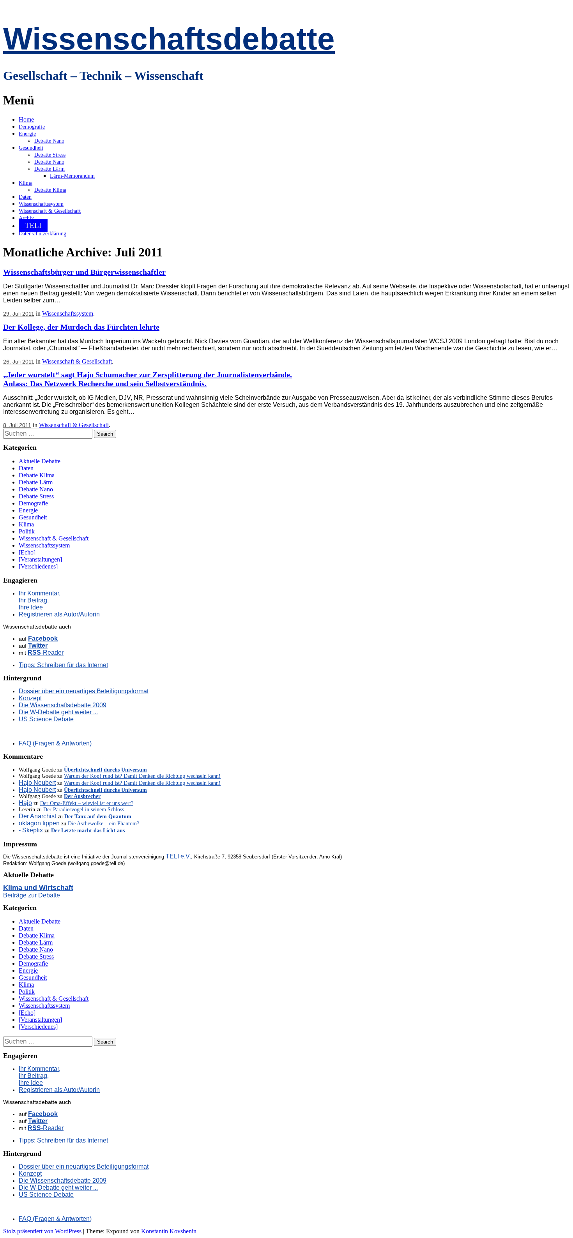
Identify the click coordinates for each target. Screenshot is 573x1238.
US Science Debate (46, 719)
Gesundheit (31, 148)
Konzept (30, 698)
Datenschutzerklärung (42, 234)
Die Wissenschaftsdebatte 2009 (62, 705)
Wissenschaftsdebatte (169, 38)
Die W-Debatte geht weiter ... (58, 712)
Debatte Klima (50, 190)
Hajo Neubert (37, 782)
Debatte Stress (49, 155)
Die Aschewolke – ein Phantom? (103, 824)
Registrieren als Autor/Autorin (59, 614)
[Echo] (27, 552)
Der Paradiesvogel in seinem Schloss (83, 809)
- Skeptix (31, 830)
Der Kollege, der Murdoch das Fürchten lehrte (81, 327)
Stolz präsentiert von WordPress (42, 1231)
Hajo (25, 803)
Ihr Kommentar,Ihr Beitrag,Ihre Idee (39, 600)
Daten (25, 197)
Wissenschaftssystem (41, 204)
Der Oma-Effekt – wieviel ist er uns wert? (86, 803)
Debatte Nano (49, 141)
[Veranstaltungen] (40, 559)
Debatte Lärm (49, 169)
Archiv (26, 218)
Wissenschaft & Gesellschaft (50, 211)
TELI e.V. (178, 856)
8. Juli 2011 (17, 425)
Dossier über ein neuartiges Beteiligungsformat (84, 691)
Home (26, 119)
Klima (25, 183)
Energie (27, 134)
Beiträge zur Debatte (31, 895)
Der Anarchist (37, 816)
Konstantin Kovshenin (168, 1231)
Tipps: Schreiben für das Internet (63, 665)
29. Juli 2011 (18, 314)
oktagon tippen (39, 823)
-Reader (46, 652)
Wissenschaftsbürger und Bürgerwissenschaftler (84, 272)
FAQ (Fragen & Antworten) (55, 743)
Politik (27, 531)
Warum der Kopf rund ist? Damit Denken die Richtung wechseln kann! (142, 776)
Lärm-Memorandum (72, 176)
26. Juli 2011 (18, 362)
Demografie (32, 127)
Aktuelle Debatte (39, 461)
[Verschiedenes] (38, 566)
